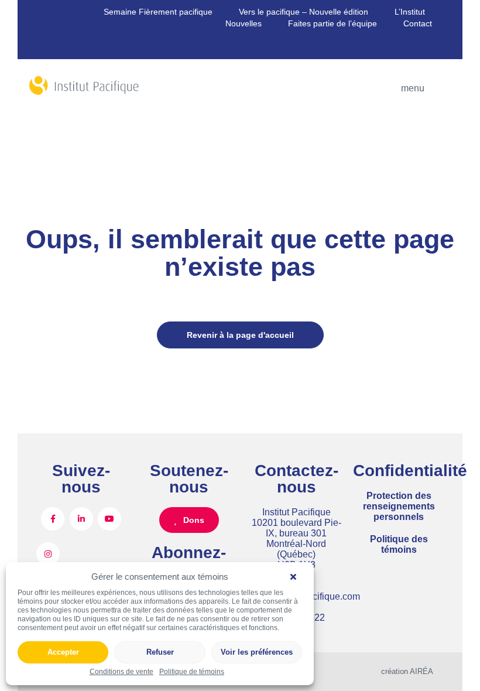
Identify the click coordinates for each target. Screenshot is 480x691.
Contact (417, 23)
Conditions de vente (121, 672)
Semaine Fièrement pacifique (158, 11)
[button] (296, 577)
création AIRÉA (407, 671)
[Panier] (55, 47)
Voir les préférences (257, 652)
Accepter (63, 652)
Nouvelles (243, 23)
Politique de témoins (191, 672)
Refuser (160, 652)
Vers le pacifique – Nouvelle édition (303, 11)
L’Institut (410, 11)
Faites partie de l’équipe (332, 23)
